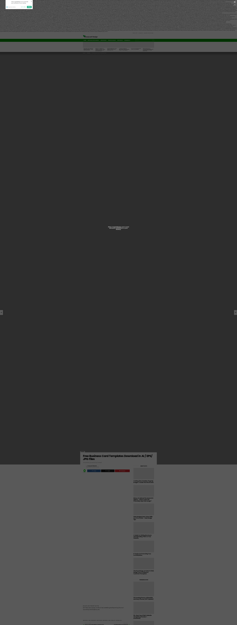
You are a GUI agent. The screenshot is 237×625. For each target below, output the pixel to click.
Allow (29, 7)
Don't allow (23, 7)
